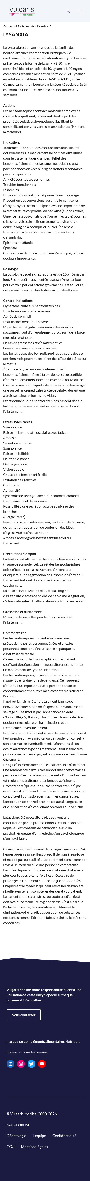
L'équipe (39, 1135)
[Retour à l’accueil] (22, 11)
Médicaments (25, 26)
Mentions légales (34, 1146)
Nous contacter (24, 1015)
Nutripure (72, 1041)
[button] (68, 11)
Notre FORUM (18, 1125)
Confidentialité (64, 1135)
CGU (10, 1146)
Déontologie (16, 1135)
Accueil (8, 26)
